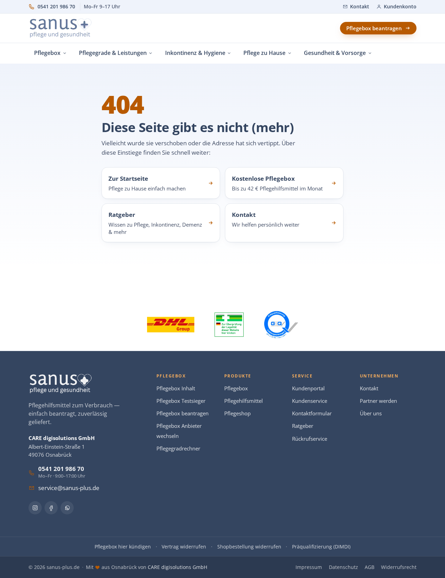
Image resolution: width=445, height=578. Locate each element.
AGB (369, 567)
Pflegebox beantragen (182, 413)
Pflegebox (236, 388)
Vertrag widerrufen (184, 546)
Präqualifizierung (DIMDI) (321, 546)
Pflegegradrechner (178, 448)
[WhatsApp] (67, 507)
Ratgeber (302, 426)
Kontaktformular (312, 413)
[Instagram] (35, 507)
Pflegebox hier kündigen (123, 546)
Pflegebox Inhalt (175, 388)
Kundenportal (308, 388)
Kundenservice (309, 401)
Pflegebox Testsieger (180, 401)
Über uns (371, 413)
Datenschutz (343, 567)
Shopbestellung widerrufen (249, 546)
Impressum (309, 567)
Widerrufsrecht (398, 567)
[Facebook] (51, 507)
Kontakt (369, 388)
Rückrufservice (309, 438)
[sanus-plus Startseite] (61, 28)
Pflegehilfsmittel (243, 401)
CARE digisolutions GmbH (177, 567)
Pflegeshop (237, 413)
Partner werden (378, 401)
